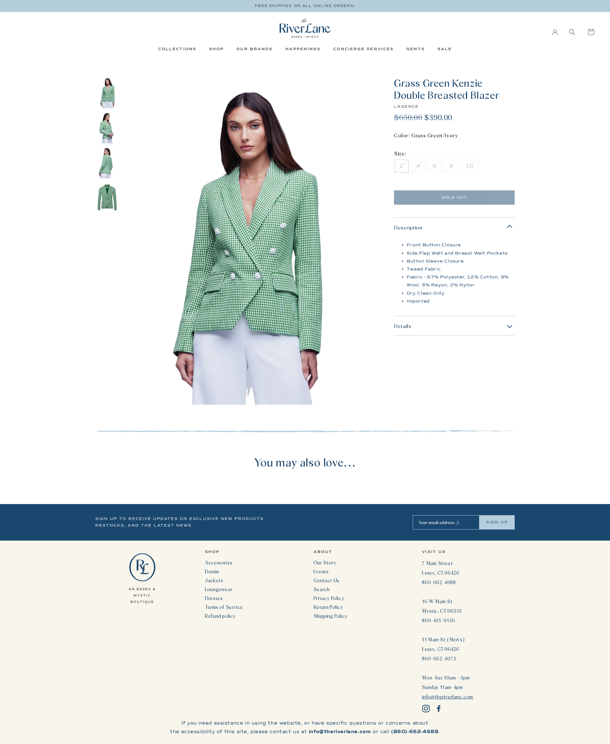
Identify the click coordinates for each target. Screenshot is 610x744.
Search (322, 589)
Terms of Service (224, 607)
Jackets (214, 580)
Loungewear (218, 589)
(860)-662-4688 (414, 731)
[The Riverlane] (305, 28)
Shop (216, 49)
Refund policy (220, 616)
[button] (572, 32)
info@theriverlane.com (447, 696)
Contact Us (326, 580)
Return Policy (328, 607)
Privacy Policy (329, 598)
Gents (415, 49)
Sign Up (497, 522)
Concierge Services (363, 49)
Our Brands (254, 49)
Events (321, 571)
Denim (212, 571)
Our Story (325, 562)
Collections (177, 49)
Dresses (214, 598)
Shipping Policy (331, 616)
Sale (444, 49)
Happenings (303, 49)
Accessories (219, 562)
